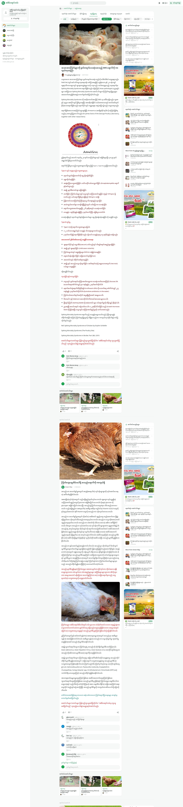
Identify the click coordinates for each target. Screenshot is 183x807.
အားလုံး (150, 151)
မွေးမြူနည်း (74, 19)
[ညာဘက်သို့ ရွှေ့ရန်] (151, 19)
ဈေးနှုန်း (9, 45)
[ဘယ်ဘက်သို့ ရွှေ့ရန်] (62, 19)
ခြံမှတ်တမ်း (127, 19)
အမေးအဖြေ (10, 30)
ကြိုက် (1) (68, 380)
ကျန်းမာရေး (78, 9)
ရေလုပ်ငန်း (103, 13)
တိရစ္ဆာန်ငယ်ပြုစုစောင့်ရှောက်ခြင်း (90, 19)
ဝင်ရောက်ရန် (16, 18)
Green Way (68, 487)
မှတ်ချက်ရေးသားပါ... (72, 384)
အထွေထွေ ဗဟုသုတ (116, 13)
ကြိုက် (67, 361)
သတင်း (128, 13)
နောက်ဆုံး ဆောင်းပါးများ (69, 13)
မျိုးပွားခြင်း (137, 19)
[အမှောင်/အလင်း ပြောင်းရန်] (159, 3)
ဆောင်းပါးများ (11, 25)
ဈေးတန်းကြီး (10, 35)
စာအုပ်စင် (9, 40)
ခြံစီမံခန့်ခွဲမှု (117, 19)
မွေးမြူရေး (93, 13)
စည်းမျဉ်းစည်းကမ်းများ (8, 59)
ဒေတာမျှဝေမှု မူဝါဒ (19, 59)
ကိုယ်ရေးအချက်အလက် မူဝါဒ (10, 56)
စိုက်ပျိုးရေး (83, 13)
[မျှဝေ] (118, 351)
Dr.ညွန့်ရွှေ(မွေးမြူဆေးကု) (72, 75)
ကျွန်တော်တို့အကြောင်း (8, 53)
